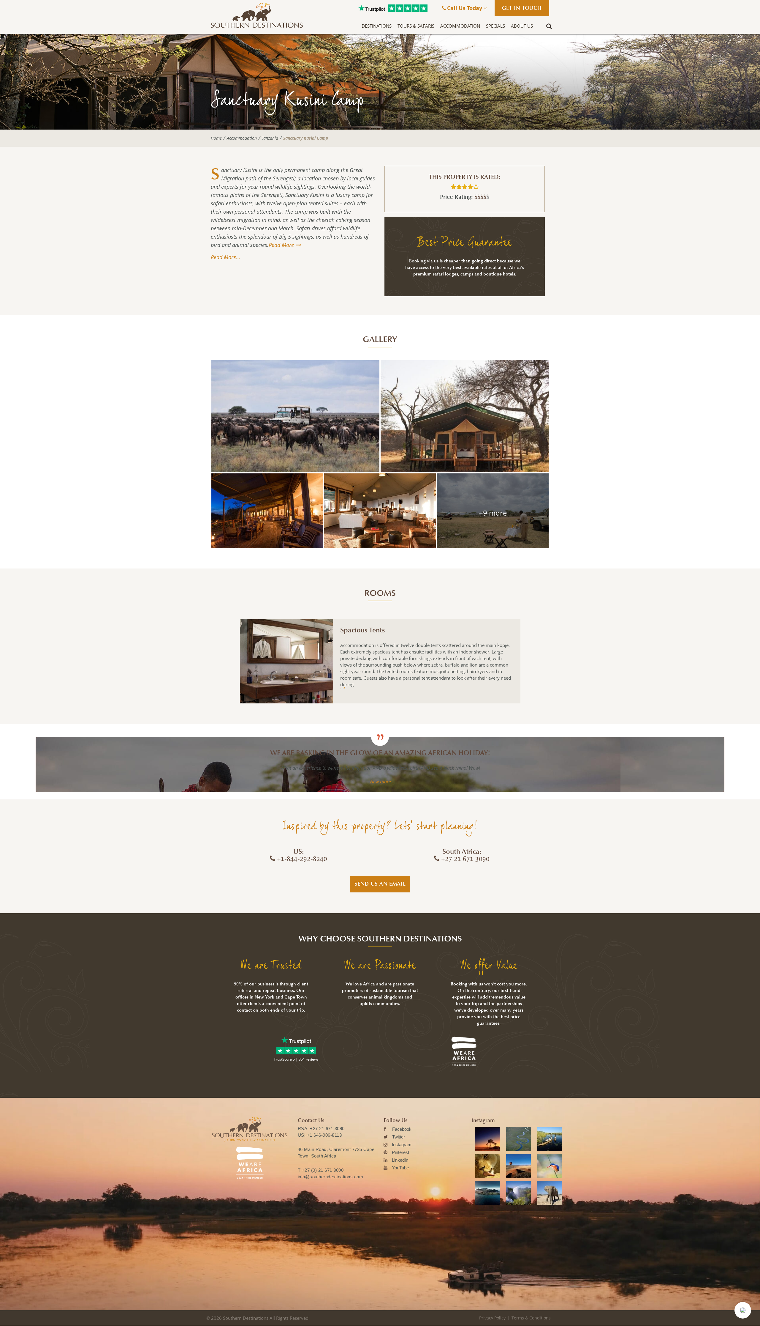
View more (380, 781)
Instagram (401, 1144)
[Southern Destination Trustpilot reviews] (372, 8)
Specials (495, 26)
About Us (522, 26)
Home (216, 138)
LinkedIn (400, 1160)
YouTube (400, 1167)
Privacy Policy (492, 1318)
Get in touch (522, 8)
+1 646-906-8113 (324, 1135)
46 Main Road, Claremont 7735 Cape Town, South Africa (336, 1152)
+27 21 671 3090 (327, 1128)
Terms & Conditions (531, 1318)
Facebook (401, 1129)
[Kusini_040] (295, 416)
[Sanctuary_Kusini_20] (380, 510)
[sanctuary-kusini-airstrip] (493, 510)
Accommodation (460, 26)
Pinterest (400, 1152)
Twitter (398, 1136)
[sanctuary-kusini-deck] (267, 510)
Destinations (377, 26)
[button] (742, 1310)
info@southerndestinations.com (330, 1176)
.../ (343, 687)
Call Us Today (465, 8)
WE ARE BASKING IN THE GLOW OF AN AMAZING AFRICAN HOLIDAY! (380, 753)
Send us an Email (380, 884)
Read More (281, 244)
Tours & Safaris (416, 26)
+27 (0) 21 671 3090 (323, 1170)
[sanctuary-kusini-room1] (465, 416)
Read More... (225, 257)
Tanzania (270, 138)
